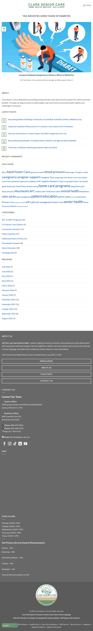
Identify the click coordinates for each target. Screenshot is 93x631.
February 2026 (8, 290)
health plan (11, 186)
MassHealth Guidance (11, 243)
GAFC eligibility (43, 181)
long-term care (77, 186)
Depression (24, 181)
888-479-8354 (17, 425)
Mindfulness (84, 191)
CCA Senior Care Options (12, 224)
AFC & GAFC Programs (11, 220)
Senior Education (9, 248)
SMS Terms (63, 624)
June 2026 (6, 271)
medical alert (40, 191)
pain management (24, 197)
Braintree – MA (8, 552)
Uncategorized (8, 252)
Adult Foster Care (18, 172)
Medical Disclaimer (54, 627)
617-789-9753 (14, 431)
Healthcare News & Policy (12, 238)
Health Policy (21, 186)
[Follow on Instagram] (10, 444)
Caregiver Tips (47, 177)
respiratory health (20, 202)
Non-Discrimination (49, 624)
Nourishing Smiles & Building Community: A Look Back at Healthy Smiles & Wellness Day (45, 119)
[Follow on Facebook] (4, 444)
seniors (13, 206)
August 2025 (7, 318)
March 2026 (7, 285)
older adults (9, 196)
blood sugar (69, 172)
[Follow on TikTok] (15, 444)
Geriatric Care (56, 181)
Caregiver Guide (81, 172)
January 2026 (7, 295)
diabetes (32, 181)
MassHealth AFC (24, 191)
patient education (44, 196)
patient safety (64, 196)
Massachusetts (8, 191)
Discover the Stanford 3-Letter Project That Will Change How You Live (37, 133)
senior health (73, 202)
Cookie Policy (34, 624)
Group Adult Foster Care (73, 181)
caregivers (9, 177)
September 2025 (9, 313)
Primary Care (8, 202)
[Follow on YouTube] (25, 444)
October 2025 (8, 309)
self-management (43, 202)
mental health (70, 191)
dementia (15, 181)
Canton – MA (7, 563)
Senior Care (57, 202)
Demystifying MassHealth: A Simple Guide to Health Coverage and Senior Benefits (42, 140)
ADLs (4, 172)
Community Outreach (11, 229)
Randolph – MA (8, 569)
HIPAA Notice (21, 624)
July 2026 (6, 267)
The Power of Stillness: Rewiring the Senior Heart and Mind (32, 147)
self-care (30, 202)
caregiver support (28, 177)
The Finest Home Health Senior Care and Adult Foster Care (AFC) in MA (32, 355)
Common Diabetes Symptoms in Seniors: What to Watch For (46, 75)
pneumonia (81, 197)
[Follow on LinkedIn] (20, 444)
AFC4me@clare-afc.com (20, 437)
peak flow (74, 197)
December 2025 (8, 299)
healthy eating (32, 186)
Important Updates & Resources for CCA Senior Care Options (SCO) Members (40, 126)
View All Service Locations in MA (15, 575)
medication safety (53, 191)
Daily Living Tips (8, 234)
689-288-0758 (17, 428)
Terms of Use (75, 624)
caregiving (58, 178)
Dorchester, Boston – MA (12, 557)
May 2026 (6, 276)
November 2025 (8, 304)
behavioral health (37, 172)
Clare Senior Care (70, 178)
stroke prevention (22, 206)
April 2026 (6, 281)
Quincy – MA (7, 548)
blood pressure (55, 172)
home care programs (54, 186)
